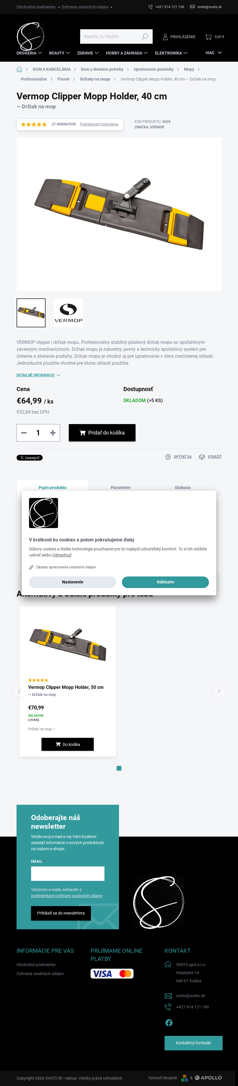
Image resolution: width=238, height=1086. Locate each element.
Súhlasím (165, 582)
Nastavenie (72, 582)
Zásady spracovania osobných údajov (66, 567)
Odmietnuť (61, 555)
